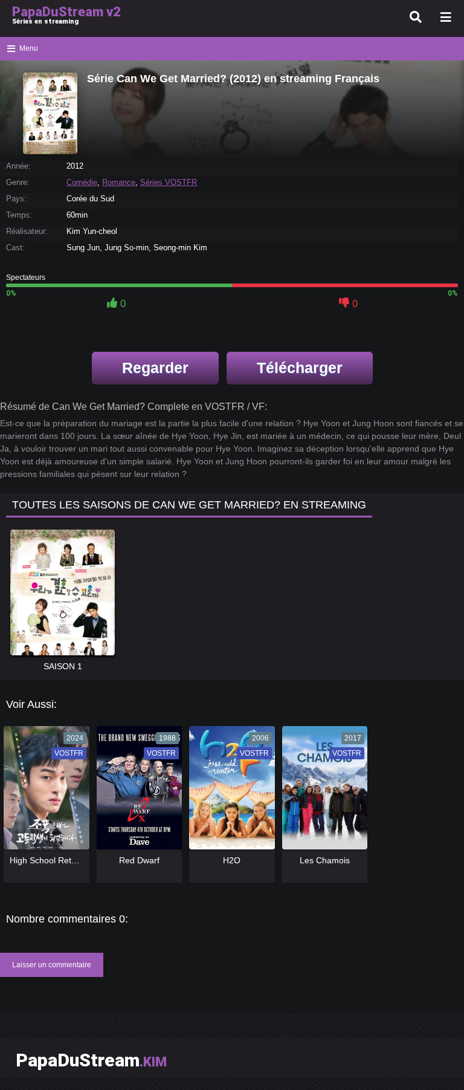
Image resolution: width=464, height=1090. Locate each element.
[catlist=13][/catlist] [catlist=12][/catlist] (43, 791)
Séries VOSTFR (168, 182)
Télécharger (300, 367)
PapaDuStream (91, 1060)
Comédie (81, 182)
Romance (118, 182)
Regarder (155, 367)
